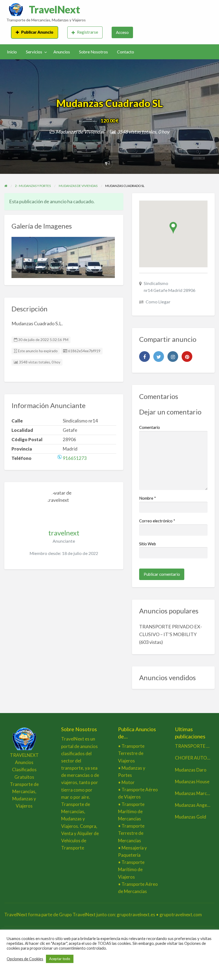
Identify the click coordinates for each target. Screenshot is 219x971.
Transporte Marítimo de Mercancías (131, 811)
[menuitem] (34, 32)
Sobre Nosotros (93, 51)
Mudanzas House (192, 781)
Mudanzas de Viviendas (80, 132)
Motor (128, 782)
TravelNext (54, 9)
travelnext (63, 533)
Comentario (149, 427)
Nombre (147, 498)
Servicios (34, 51)
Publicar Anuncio (37, 32)
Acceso (122, 32)
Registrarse (87, 32)
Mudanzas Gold (190, 817)
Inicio (12, 51)
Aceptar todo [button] (59, 959)
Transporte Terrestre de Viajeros (131, 753)
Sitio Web (147, 543)
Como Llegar (158, 301)
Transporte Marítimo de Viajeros (131, 869)
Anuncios (61, 51)
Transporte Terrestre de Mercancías (131, 833)
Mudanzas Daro (190, 770)
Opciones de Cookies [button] (25, 959)
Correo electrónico (157, 520)
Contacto (125, 51)
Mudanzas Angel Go (195, 805)
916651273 (75, 458)
